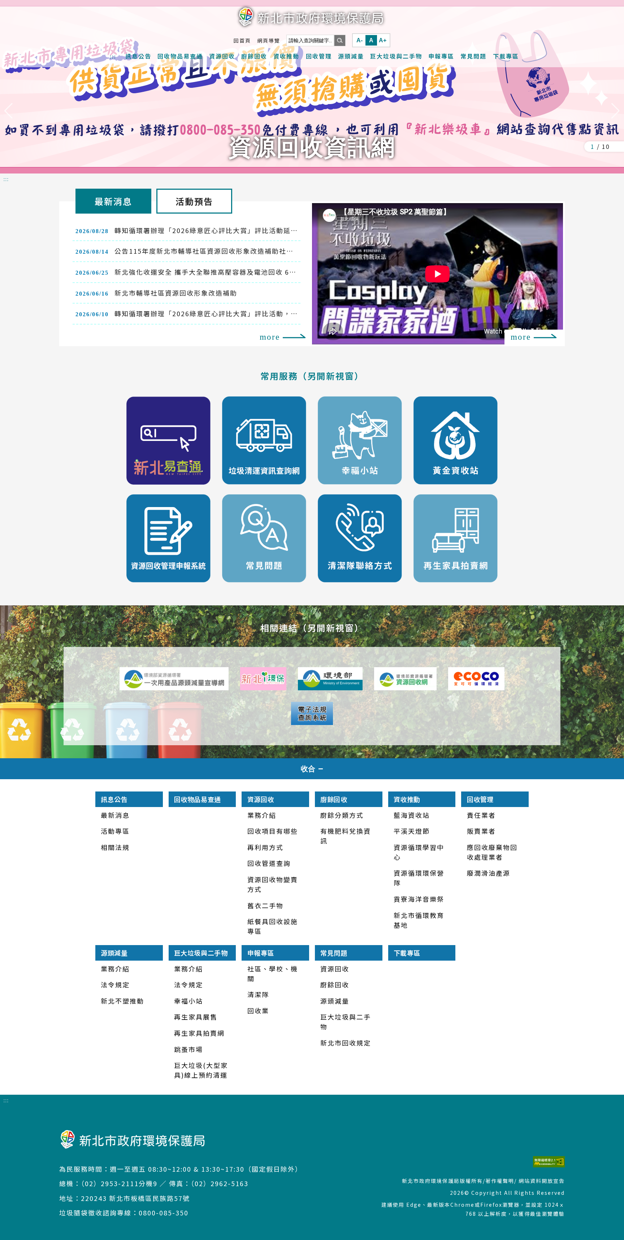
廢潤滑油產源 (488, 873)
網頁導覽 (268, 40)
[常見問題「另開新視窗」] (264, 538)
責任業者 (481, 815)
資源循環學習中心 (419, 852)
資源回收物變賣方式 (272, 884)
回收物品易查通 (180, 56)
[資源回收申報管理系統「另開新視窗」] (168, 538)
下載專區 (506, 56)
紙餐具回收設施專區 (272, 926)
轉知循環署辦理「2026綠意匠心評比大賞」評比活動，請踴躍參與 (183, 317)
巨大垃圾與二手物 (396, 56)
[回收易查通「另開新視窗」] (168, 440)
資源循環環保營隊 (419, 877)
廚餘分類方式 (342, 815)
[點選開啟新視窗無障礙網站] (469, 1161)
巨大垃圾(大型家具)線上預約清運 (201, 1070)
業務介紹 (261, 815)
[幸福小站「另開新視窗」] (360, 440)
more (270, 337)
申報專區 (441, 56)
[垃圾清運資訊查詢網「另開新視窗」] (264, 440)
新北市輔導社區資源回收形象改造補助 (156, 292)
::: (113, 56)
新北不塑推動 (122, 1000)
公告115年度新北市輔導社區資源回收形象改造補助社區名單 (184, 254)
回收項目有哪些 (272, 831)
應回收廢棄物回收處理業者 (492, 852)
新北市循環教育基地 (419, 920)
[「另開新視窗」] (174, 678)
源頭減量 (351, 56)
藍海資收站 (412, 815)
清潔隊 (258, 994)
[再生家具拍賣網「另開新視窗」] (455, 538)
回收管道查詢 (269, 863)
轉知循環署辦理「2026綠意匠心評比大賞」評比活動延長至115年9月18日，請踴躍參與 (183, 233)
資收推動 (286, 56)
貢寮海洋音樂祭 (419, 899)
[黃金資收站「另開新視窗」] (455, 440)
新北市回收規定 (345, 1042)
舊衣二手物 (265, 905)
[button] (8, 111)
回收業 (258, 1010)
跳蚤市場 (188, 1049)
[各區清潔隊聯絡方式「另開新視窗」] (360, 538)
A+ (382, 40)
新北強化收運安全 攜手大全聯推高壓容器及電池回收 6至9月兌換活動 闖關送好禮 (185, 275)
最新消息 (115, 815)
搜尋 (340, 40)
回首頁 (242, 40)
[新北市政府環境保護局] (312, 16)
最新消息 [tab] (113, 201)
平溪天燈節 (412, 831)
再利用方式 (265, 847)
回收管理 (319, 56)
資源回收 (222, 56)
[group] (312, 86)
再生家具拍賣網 (199, 1033)
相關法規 (115, 847)
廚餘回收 (254, 56)
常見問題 (473, 56)
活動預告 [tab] (194, 201)
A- (359, 40)
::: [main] (6, 179)
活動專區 (115, 831)
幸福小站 (188, 1000)
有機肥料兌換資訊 (345, 835)
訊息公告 (138, 56)
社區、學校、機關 (272, 973)
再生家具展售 (195, 1016)
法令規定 (115, 984)
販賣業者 (481, 831)
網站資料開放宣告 (542, 1180)
